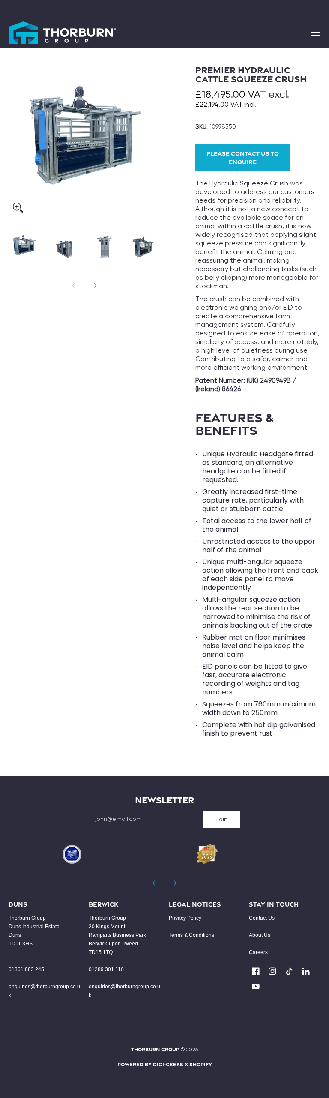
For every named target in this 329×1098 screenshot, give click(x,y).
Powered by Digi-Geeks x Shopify (164, 1064)
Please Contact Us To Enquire (242, 157)
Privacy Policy (185, 918)
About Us (259, 935)
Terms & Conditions (191, 935)
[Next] (94, 285)
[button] (256, 971)
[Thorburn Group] (62, 32)
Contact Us (262, 918)
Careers (258, 952)
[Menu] (315, 32)
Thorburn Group (155, 1049)
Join (221, 820)
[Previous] (154, 883)
